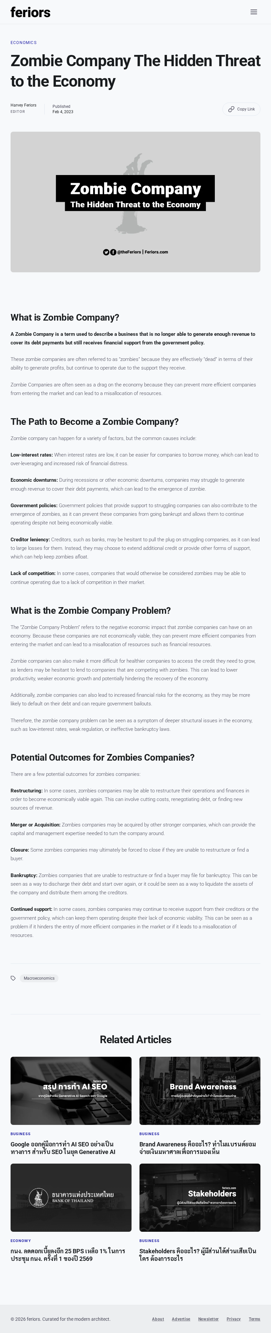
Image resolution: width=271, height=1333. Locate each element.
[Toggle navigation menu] (253, 12)
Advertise (181, 1319)
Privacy (234, 1319)
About (158, 1319)
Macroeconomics (39, 978)
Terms (254, 1319)
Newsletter (208, 1319)
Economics (24, 42)
